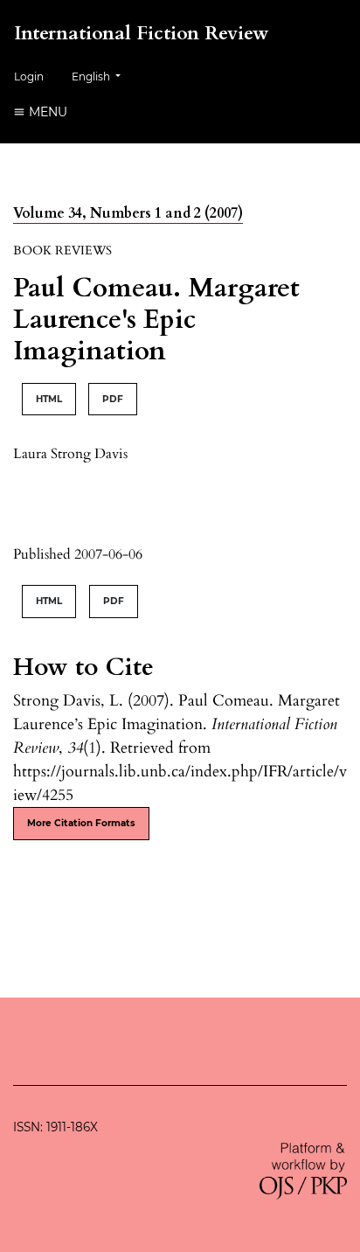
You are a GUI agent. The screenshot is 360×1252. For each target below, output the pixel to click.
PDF (112, 399)
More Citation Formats (81, 823)
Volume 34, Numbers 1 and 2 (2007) (128, 213)
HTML (49, 399)
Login (29, 76)
